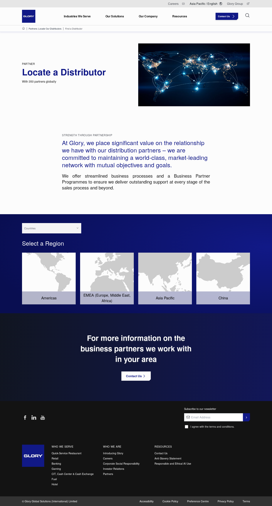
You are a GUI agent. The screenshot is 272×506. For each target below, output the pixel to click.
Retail (55, 458)
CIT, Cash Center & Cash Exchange (73, 474)
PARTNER (28, 64)
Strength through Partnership (87, 135)
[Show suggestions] (77, 228)
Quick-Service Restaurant (66, 453)
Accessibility (147, 501)
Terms (246, 501)
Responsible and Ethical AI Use (173, 463)
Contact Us (161, 453)
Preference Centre (198, 501)
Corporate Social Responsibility (121, 463)
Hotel (55, 484)
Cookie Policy (170, 501)
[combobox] (46, 230)
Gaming (56, 469)
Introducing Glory (113, 453)
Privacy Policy (226, 501)
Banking (56, 463)
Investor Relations (113, 469)
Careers (108, 458)
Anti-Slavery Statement (168, 458)
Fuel (54, 479)
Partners (108, 474)
